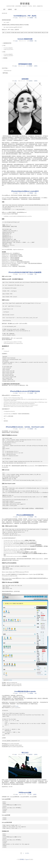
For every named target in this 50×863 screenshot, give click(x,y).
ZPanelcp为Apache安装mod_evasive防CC (25, 191)
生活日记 (30, 80)
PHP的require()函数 (25, 792)
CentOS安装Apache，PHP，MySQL (25, 16)
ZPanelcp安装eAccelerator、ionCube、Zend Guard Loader (25, 427)
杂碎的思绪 (25, 79)
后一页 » (27, 853)
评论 (36, 17)
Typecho (27, 859)
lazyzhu (16, 706)
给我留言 (10, 9)
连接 (15, 9)
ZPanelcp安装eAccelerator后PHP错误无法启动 (25, 391)
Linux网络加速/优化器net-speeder (25, 691)
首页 (4, 9)
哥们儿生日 (25, 752)
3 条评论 (35, 80)
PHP (30, 794)
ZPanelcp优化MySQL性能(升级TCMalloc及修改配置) (25, 272)
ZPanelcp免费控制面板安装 (25, 515)
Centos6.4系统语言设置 (25, 39)
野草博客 (25, 3)
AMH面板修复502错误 (25, 64)
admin (16, 17)
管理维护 (31, 17)
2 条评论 (35, 65)
